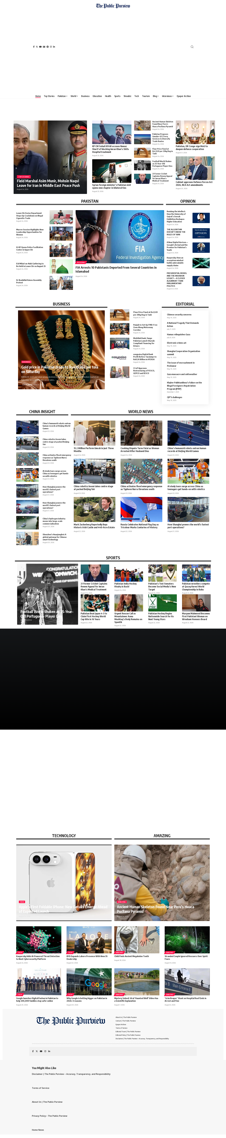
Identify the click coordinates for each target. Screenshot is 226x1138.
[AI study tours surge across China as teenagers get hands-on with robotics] (27, 475)
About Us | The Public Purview (47, 1102)
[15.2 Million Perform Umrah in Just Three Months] (94, 433)
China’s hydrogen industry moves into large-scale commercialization (54, 521)
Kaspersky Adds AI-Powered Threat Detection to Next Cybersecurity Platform (38, 957)
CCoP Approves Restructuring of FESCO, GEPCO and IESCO (144, 370)
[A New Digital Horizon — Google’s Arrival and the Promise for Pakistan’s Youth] (201, 247)
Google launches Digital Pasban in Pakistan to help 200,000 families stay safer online (37, 999)
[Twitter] (37, 47)
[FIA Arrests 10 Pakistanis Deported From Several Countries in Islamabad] (120, 236)
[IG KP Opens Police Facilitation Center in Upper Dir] (61, 250)
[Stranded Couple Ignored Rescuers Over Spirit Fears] (187, 939)
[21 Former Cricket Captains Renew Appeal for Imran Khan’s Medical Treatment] (142, 179)
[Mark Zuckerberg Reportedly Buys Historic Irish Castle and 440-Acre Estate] (94, 509)
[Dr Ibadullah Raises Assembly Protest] (61, 283)
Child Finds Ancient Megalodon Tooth (131, 956)
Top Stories (23, 177)
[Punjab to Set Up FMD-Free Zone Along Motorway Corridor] (119, 329)
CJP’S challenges (174, 397)
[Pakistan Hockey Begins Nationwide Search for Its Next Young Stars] (162, 602)
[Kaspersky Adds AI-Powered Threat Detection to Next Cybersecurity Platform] (38, 939)
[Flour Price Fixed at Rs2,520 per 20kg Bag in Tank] (142, 153)
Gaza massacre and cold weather (182, 374)
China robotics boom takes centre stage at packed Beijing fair (56, 441)
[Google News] (44, 47)
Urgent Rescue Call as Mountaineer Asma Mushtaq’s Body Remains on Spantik (128, 617)
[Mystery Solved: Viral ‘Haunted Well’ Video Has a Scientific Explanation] (136, 981)
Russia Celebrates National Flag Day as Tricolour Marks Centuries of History (140, 526)
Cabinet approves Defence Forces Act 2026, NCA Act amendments (194, 183)
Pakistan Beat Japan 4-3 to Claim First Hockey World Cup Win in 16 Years (94, 616)
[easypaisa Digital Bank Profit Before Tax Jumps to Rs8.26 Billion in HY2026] (119, 358)
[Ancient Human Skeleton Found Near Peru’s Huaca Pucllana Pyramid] (142, 126)
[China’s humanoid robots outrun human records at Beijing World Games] (27, 427)
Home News (38, 1130)
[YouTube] (40, 47)
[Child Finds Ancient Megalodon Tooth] (136, 939)
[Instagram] (50, 47)
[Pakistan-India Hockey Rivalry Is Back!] (128, 573)
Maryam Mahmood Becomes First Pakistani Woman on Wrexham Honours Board (196, 616)
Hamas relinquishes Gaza (178, 334)
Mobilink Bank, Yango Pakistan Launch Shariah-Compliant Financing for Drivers (144, 342)
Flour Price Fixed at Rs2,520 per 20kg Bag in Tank (162, 151)
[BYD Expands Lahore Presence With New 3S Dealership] (89, 939)
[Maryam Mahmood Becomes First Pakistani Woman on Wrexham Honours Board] (196, 602)
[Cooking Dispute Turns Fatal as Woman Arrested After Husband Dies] (141, 433)
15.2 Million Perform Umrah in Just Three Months (94, 449)
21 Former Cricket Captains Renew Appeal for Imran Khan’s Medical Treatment (162, 177)
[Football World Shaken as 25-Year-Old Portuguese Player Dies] (142, 165)
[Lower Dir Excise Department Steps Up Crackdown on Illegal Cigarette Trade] (61, 217)
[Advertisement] (113, 50)
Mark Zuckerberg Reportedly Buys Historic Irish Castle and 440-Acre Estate (94, 526)
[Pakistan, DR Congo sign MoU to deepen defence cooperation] (195, 132)
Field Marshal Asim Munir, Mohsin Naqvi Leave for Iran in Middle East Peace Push (48, 183)
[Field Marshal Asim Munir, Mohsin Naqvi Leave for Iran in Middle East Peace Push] (50, 157)
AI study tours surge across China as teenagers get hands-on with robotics (56, 473)
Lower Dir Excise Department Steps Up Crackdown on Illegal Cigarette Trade (29, 215)
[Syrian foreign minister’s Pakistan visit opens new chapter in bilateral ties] (111, 171)
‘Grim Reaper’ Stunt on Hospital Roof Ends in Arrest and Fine (185, 999)
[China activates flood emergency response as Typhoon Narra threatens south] (27, 459)
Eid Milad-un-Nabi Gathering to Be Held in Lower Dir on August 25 (31, 264)
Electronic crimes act (176, 343)
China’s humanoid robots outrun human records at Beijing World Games (57, 426)
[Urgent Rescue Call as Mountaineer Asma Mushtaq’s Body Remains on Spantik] (128, 602)
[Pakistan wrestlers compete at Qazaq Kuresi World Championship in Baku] (196, 573)
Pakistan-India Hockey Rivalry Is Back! (125, 585)
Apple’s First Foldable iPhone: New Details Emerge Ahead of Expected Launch (63, 909)
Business (26, 362)
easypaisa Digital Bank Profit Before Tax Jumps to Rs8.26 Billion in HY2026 (145, 356)
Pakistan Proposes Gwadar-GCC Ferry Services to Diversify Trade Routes (161, 137)
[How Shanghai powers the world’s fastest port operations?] (27, 491)
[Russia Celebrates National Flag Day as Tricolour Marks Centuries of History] (141, 509)
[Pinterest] (47, 47)
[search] (192, 47)
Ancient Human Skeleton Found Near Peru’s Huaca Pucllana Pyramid (162, 124)
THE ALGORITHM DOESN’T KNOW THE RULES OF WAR (176, 232)
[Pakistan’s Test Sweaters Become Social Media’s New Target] (162, 573)
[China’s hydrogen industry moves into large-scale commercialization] (27, 522)
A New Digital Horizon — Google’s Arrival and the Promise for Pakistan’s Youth (177, 246)
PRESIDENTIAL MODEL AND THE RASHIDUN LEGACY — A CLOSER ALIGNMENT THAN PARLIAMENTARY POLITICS (177, 279)
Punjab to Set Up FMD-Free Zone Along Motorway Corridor (145, 327)
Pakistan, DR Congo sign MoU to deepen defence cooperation (192, 147)
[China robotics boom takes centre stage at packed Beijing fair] (27, 443)
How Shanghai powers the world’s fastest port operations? (54, 489)
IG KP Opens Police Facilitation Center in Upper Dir (29, 248)
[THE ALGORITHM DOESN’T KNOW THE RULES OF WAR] (201, 233)
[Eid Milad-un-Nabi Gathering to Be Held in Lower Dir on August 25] (61, 266)
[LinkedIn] (54, 47)
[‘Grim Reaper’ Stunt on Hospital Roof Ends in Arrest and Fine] (187, 981)
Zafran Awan (27, 385)
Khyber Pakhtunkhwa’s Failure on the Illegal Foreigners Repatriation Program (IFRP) (184, 385)
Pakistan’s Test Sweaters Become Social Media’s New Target (162, 586)
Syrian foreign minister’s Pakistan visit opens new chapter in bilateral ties (111, 186)
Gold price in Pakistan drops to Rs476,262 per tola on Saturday (59, 369)
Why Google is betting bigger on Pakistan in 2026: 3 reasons (87, 999)
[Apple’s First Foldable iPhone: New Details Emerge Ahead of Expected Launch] (64, 883)
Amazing (122, 902)
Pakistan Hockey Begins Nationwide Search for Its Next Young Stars (161, 616)
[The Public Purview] (113, 47)
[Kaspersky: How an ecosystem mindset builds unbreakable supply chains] (201, 263)
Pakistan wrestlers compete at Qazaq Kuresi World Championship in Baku (196, 586)
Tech (22, 902)
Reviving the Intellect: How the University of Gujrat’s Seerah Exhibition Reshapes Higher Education (176, 216)
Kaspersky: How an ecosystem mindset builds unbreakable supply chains (175, 261)
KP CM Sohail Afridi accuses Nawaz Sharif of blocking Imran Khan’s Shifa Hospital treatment (110, 149)
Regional (81, 262)
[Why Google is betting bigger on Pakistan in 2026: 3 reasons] (89, 981)
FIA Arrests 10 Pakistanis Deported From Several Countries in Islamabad (116, 269)
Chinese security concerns (179, 314)
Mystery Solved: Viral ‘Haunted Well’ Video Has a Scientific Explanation (136, 999)
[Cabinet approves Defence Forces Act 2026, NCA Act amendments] (195, 168)
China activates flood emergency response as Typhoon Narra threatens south (57, 457)
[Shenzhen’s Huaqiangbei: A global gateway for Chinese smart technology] (27, 538)
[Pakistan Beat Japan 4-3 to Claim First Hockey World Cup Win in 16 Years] (95, 602)
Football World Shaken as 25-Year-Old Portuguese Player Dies (162, 163)
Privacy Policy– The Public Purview (49, 1116)
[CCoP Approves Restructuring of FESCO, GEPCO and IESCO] (119, 372)
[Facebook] (34, 47)
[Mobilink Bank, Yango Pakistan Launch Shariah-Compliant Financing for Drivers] (119, 343)
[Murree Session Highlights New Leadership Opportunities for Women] (61, 234)
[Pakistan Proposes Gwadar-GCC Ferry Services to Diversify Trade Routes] (142, 139)
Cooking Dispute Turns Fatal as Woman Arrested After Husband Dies (140, 449)
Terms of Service (40, 1088)
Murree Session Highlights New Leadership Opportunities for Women (30, 232)
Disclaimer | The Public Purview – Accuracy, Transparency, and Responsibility (71, 1074)
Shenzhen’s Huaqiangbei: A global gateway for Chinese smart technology (55, 537)
